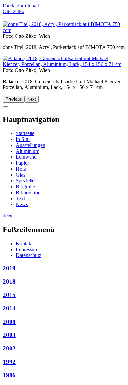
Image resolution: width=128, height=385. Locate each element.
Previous (13, 99)
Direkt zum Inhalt (21, 5)
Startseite (25, 133)
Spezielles (26, 180)
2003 (9, 334)
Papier (22, 163)
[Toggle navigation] (5, 107)
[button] (64, 30)
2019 (9, 268)
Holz (21, 169)
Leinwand (26, 157)
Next (31, 99)
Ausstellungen (30, 145)
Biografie (25, 186)
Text (20, 198)
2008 (9, 321)
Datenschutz (28, 255)
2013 (9, 308)
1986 (9, 375)
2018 (9, 281)
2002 (9, 348)
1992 (9, 361)
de (5, 215)
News (22, 204)
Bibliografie (28, 192)
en (10, 215)
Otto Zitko (13, 11)
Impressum (27, 249)
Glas (20, 175)
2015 (9, 294)
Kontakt (24, 243)
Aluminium (27, 151)
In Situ (23, 139)
